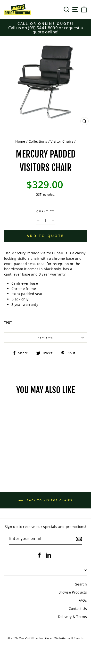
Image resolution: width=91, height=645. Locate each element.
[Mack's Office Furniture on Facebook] (39, 554)
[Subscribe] (79, 539)
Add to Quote (45, 235)
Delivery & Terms (72, 616)
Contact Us (78, 608)
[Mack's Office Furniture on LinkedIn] (48, 554)
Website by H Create (68, 638)
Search (81, 584)
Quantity (45, 211)
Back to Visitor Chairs (49, 500)
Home (20, 141)
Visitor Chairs (61, 141)
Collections (38, 141)
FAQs (82, 600)
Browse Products (72, 592)
